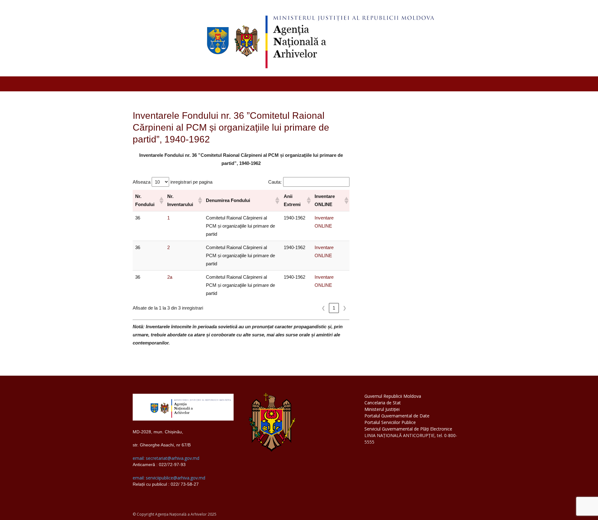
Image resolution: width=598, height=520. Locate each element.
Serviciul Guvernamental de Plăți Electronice (408, 429)
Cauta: (275, 182)
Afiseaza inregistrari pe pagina (172, 182)
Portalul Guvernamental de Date (397, 416)
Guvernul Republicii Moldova (392, 396)
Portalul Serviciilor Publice (390, 422)
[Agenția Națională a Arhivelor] (299, 38)
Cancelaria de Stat (382, 403)
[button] (160, 200)
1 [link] (334, 308)
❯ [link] (345, 308)
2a (169, 277)
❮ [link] (323, 308)
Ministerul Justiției (382, 409)
